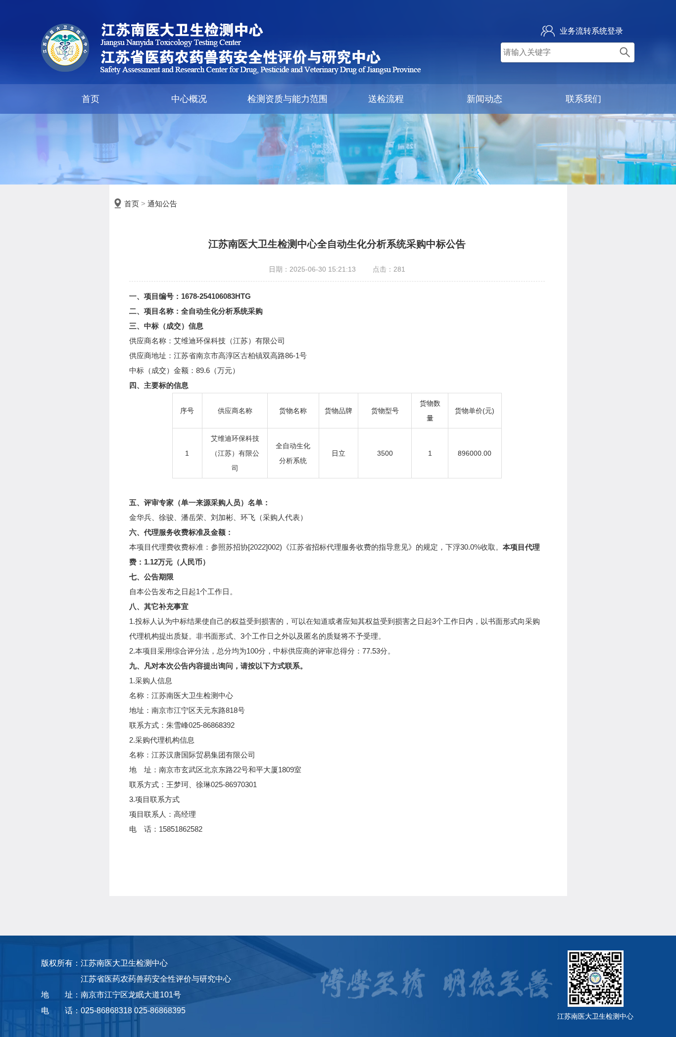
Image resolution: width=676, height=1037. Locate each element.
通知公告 (162, 203)
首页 (90, 99)
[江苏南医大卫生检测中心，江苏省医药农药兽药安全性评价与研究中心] (231, 71)
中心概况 (189, 99)
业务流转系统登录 (591, 31)
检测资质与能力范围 (287, 99)
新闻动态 (484, 99)
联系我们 (583, 99)
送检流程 (386, 99)
